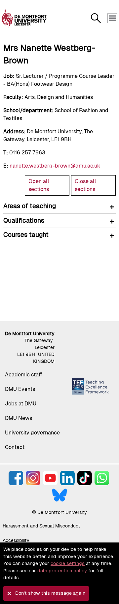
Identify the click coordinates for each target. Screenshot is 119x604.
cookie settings (68, 563)
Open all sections (38, 185)
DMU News (18, 418)
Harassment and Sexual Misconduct (41, 525)
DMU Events (20, 389)
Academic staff (23, 374)
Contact (14, 447)
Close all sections (85, 185)
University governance (32, 432)
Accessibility (16, 540)
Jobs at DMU (20, 403)
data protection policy (62, 570)
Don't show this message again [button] (50, 593)
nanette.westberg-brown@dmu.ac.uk (55, 166)
